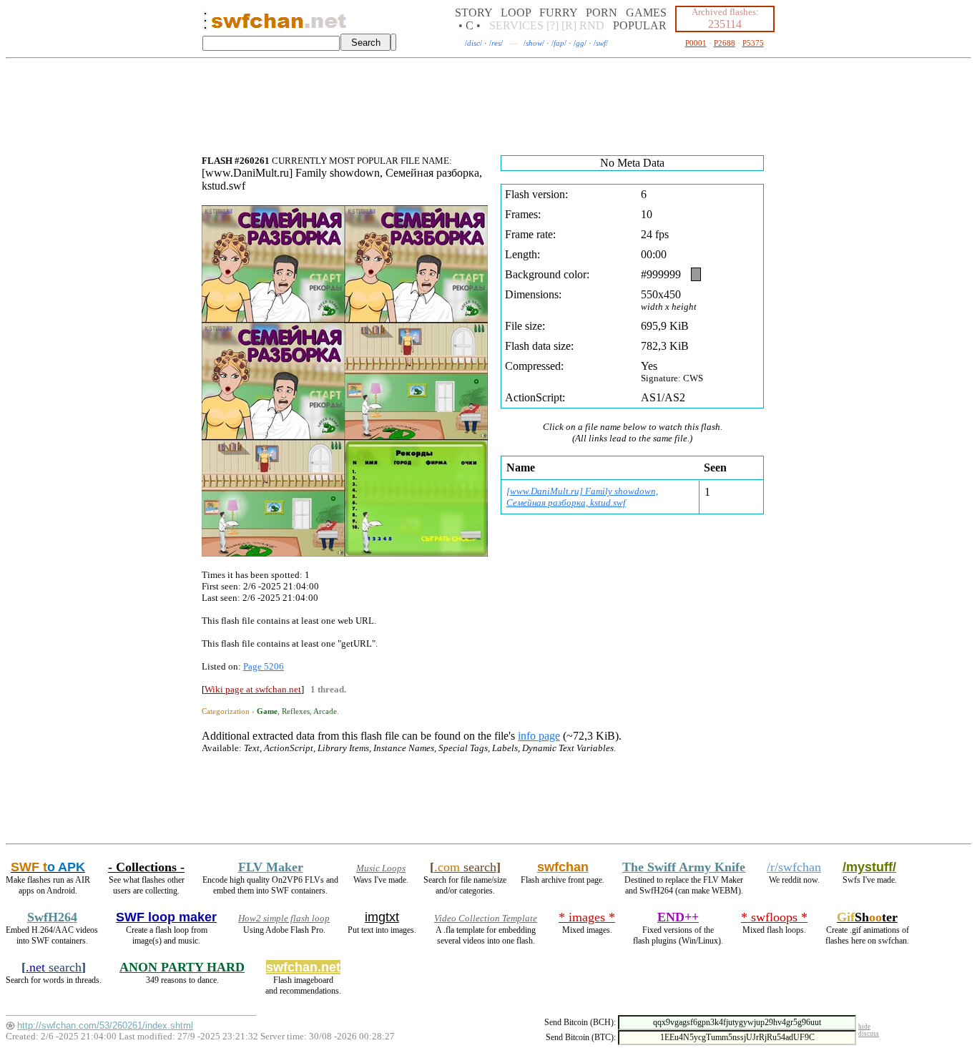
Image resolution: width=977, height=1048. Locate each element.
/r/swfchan (794, 867)
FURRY (558, 12)
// (473, 43)
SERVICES (516, 25)
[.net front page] (205, 25)
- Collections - (146, 867)
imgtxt (382, 917)
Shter (867, 917)
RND (591, 25)
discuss (868, 1033)
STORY (473, 12)
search (465, 867)
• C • (469, 25)
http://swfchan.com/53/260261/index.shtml (105, 1025)
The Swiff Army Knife (683, 867)
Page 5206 (263, 666)
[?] (552, 25)
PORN (601, 12)
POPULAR (640, 25)
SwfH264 (52, 917)
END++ (678, 917)
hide (864, 1026)
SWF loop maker (166, 917)
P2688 (724, 43)
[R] (568, 25)
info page (539, 736)
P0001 (696, 43)
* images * (587, 917)
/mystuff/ (869, 867)
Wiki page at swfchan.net (253, 689)
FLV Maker (270, 867)
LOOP (516, 12)
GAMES (646, 12)
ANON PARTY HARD (182, 967)
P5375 (753, 43)
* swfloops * (774, 917)
